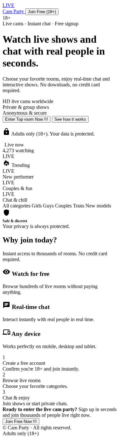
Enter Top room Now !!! (26, 119)
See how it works (70, 119)
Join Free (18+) (42, 11)
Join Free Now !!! (21, 421)
